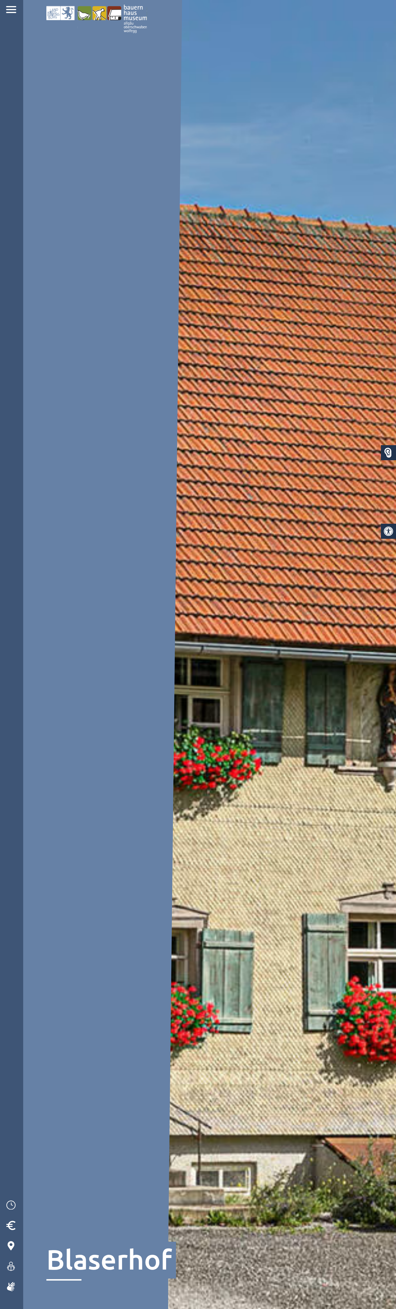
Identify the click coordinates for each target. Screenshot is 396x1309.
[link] (388, 531)
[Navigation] (12, 10)
